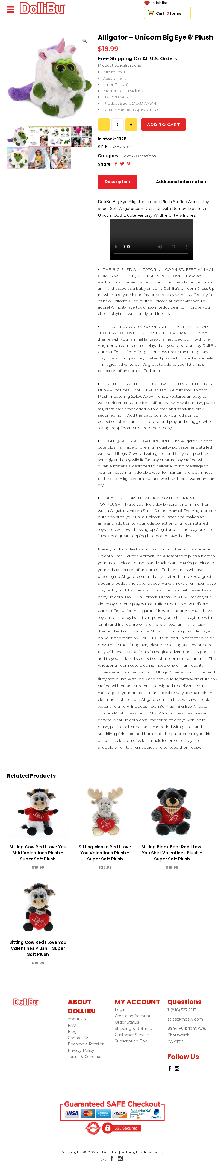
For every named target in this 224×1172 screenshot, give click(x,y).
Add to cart (163, 124)
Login (120, 1009)
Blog (72, 1031)
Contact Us (78, 1037)
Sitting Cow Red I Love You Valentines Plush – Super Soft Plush (37, 948)
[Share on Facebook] (116, 164)
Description (117, 181)
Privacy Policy (81, 1050)
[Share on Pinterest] (128, 164)
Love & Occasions (139, 155)
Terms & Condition (85, 1056)
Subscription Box (131, 1041)
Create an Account (133, 1015)
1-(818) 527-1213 (181, 1009)
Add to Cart (18, 867)
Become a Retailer (86, 1044)
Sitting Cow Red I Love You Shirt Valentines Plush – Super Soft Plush (37, 853)
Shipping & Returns (133, 1028)
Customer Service (132, 1034)
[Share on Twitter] (122, 164)
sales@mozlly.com (185, 1019)
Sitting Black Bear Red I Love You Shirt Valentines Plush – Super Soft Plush (172, 853)
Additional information (181, 181)
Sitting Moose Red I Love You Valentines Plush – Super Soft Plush (105, 853)
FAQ (72, 1025)
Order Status (127, 1022)
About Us (77, 1018)
